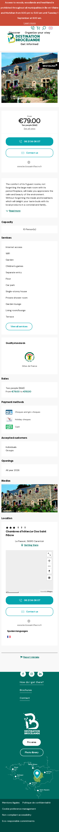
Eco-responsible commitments (18, 821)
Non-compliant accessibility (16, 814)
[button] (44, 28)
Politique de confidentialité (36, 802)
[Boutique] (38, 29)
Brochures (26, 690)
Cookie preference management (19, 808)
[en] (51, 28)
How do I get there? (32, 682)
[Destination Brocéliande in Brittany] (21, 38)
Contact (25, 698)
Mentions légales (11, 802)
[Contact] (33, 29)
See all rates (29, 128)
